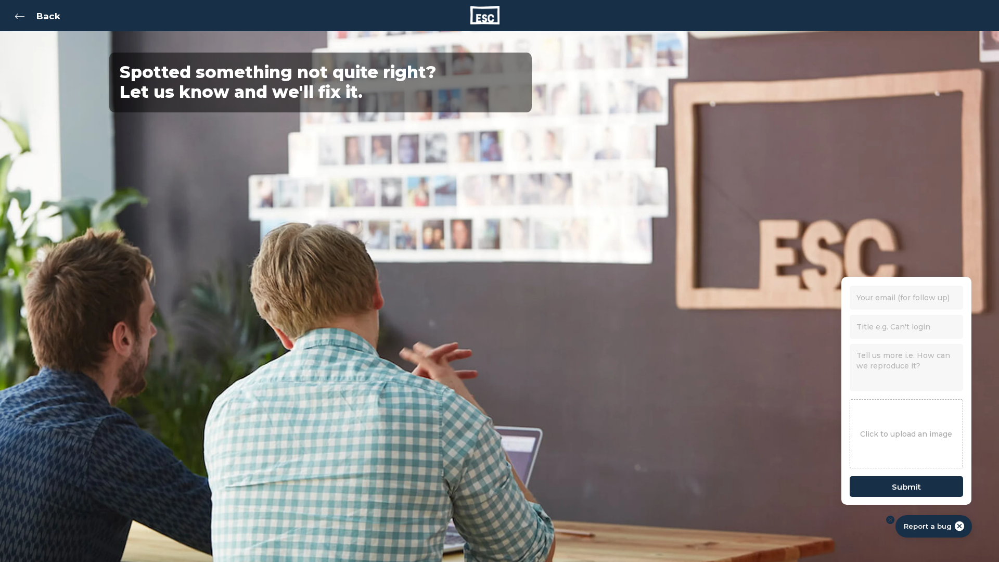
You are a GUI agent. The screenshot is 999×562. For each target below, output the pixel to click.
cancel (959, 526)
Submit (906, 487)
